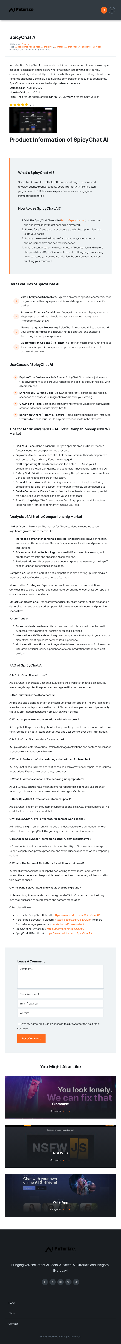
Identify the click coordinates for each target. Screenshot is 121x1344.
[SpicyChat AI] (33, 108)
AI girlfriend (85, 46)
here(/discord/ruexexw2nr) (68, 924)
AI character (47, 46)
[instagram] (60, 1282)
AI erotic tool (71, 46)
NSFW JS (60, 1153)
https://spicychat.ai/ (73, 220)
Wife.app (60, 1202)
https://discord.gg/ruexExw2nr (73, 919)
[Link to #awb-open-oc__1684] (112, 10)
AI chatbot (59, 46)
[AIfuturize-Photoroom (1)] (21, 5)
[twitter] (52, 1282)
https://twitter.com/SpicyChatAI (65, 929)
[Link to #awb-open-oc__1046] (104, 10)
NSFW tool (97, 46)
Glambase (60, 1104)
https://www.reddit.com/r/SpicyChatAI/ (77, 915)
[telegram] (76, 1282)
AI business (34, 46)
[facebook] (45, 1282)
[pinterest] (68, 1282)
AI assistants (21, 46)
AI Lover (26, 43)
